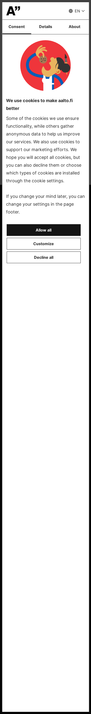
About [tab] (74, 26)
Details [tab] (45, 26)
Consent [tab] (16, 26)
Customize (43, 243)
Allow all (43, 230)
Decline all (43, 257)
